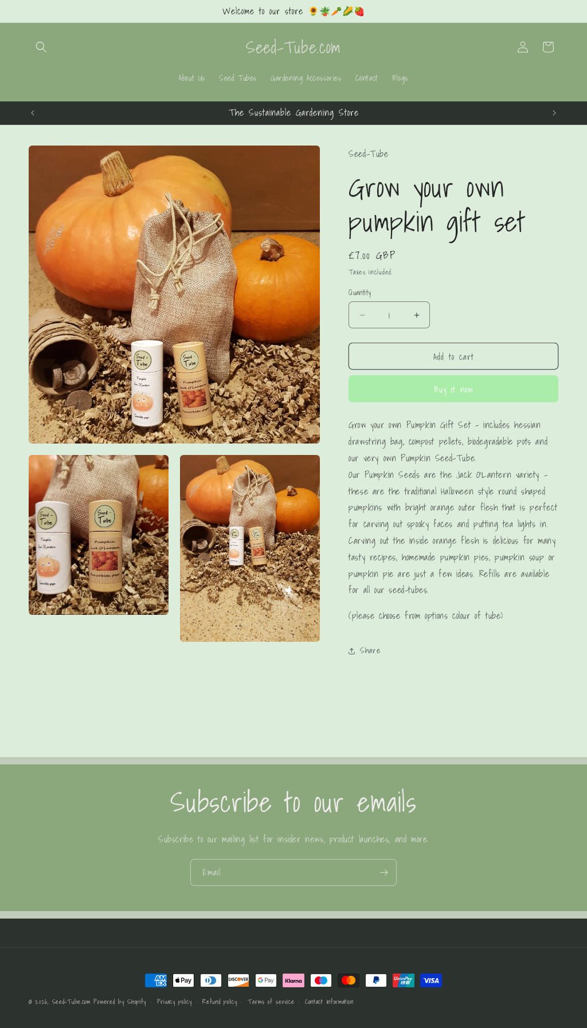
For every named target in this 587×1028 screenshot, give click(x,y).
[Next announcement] (554, 113)
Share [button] (370, 650)
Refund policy (219, 1001)
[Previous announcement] (32, 113)
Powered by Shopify (119, 1001)
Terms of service (271, 1001)
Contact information (329, 1001)
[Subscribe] (383, 872)
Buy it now (453, 389)
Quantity (360, 293)
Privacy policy (174, 1001)
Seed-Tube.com (71, 1001)
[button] (41, 47)
